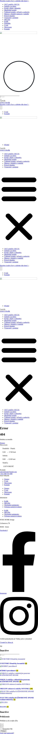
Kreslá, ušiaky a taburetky (13, 157)
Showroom (8, 27)
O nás (6, 25)
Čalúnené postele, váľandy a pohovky (17, 12)
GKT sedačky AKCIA (11, 4)
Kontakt (7, 29)
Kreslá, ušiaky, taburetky (12, 8)
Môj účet (7, 19)
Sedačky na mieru (10, 6)
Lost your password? (7, 733)
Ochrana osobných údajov (13, 507)
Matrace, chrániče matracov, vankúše (16, 14)
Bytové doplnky (9, 16)
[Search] (1, 99)
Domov (6, 479)
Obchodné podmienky (11, 505)
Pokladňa (7, 23)
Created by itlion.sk (6, 642)
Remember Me (7, 729)
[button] (19, 208)
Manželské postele (10, 10)
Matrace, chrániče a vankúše (13, 163)
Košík (6, 21)
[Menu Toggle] (1, 107)
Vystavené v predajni (11, 18)
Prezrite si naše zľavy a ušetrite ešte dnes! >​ (14, 1)
